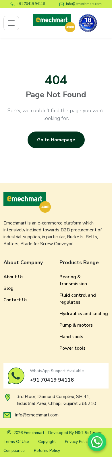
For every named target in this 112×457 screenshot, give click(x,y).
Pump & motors (76, 325)
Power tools (72, 348)
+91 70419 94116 (31, 3)
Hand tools (71, 337)
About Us (13, 277)
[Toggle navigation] (11, 23)
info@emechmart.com (84, 3)
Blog (8, 288)
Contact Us (15, 300)
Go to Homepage (56, 140)
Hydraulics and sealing (83, 314)
